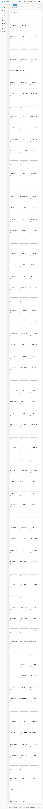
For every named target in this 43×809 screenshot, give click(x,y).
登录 (35, 1)
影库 (17, 12)
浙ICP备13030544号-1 (23, 807)
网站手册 (13, 1)
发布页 (24, 1)
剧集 (14, 12)
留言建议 (30, 1)
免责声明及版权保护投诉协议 (30, 807)
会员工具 (19, 1)
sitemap (38, 807)
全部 (11, 12)
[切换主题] (42, 2)
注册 (39, 1)
